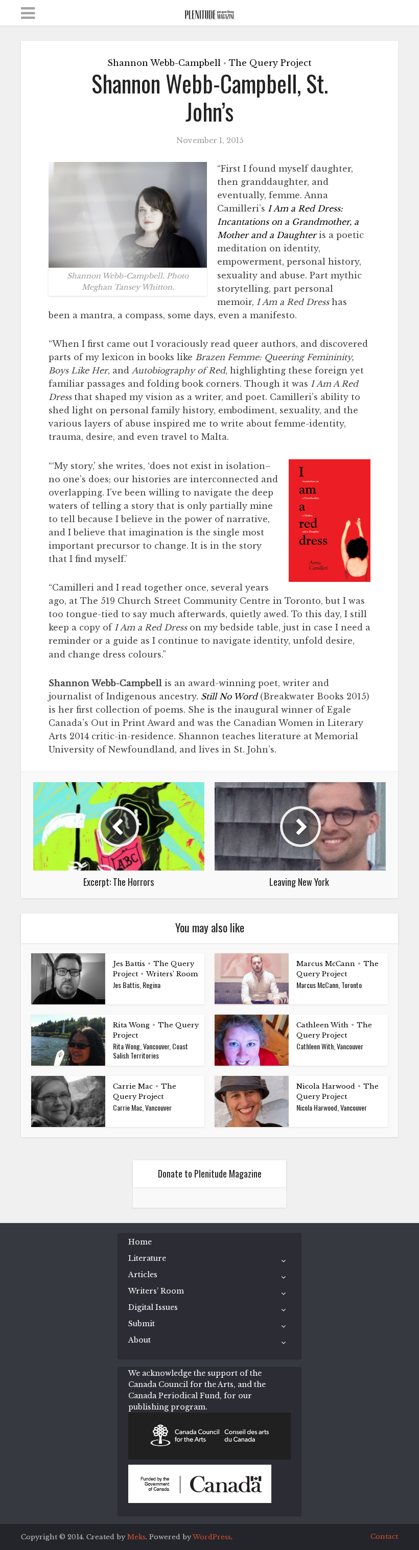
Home (140, 1242)
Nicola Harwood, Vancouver (331, 1107)
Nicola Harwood (325, 1086)
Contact (384, 1536)
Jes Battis (129, 963)
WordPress (212, 1537)
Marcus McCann (325, 963)
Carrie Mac (133, 1086)
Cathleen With (322, 1025)
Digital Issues (153, 1307)
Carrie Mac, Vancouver (142, 1107)
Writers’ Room (172, 974)
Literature (147, 1258)
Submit (141, 1323)
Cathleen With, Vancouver (329, 1046)
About (139, 1340)
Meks (136, 1537)
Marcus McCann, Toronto (329, 984)
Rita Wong (131, 1025)
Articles (142, 1274)
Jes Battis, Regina (136, 984)
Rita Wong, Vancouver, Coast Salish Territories (150, 1051)
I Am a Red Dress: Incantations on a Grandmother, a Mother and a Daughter (288, 221)
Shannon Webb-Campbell (164, 63)
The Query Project (270, 63)
